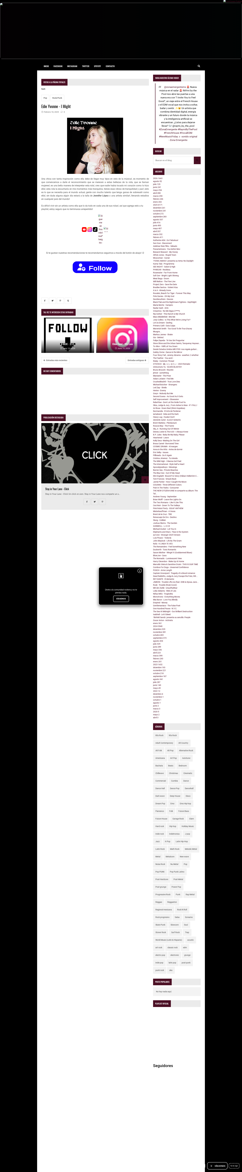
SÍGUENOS (121, 599)
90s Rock (173, 735)
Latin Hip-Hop (182, 841)
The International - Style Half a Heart (168, 464)
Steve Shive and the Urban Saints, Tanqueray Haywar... (176, 343)
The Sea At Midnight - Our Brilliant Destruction (173, 611)
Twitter (85, 66)
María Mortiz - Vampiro (163, 305)
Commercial (160, 781)
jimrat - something (161, 373)
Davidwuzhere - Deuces (163, 299)
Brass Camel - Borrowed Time (166, 443)
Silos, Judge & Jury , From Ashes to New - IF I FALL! (175, 405)
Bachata (159, 766)
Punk (178, 894)
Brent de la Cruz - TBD (162, 514)
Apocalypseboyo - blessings (165, 467)
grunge (187, 955)
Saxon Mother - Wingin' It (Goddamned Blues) (172, 552)
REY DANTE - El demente (163, 579)
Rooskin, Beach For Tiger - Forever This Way (172, 293)
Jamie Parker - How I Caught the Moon (170, 482)
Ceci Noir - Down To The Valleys (166, 505)
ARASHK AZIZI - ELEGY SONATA (167, 420)
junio (157, 187)
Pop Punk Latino (177, 872)
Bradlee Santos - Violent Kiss (165, 287)
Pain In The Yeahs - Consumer (166, 488)
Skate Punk (160, 925)
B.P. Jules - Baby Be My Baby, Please (168, 435)
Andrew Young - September (165, 496)
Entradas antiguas (136, 360)
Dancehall (189, 788)
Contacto (110, 66)
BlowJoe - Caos (160, 555)
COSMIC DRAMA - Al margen (165, 446)
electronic (174, 955)
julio (156, 184)
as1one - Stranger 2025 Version (166, 535)
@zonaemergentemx (175, 87)
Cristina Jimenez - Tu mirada (165, 458)
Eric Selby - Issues (160, 452)
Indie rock (159, 834)
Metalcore (170, 856)
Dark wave (160, 796)
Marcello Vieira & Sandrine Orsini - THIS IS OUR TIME (175, 564)
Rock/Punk (57, 98)
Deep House (175, 796)
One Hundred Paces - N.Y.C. (165, 608)
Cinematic (187, 773)
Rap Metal (190, 894)
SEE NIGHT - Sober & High (164, 267)
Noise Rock (160, 864)
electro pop (160, 955)
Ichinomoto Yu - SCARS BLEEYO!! (167, 367)
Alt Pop (170, 750)
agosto (157, 181)
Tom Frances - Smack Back (164, 479)
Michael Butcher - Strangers (165, 384)
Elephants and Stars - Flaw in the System (170, 532)
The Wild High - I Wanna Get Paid (167, 461)
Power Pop (176, 887)
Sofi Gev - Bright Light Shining (166, 275)
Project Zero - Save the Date (165, 284)
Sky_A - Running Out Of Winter (166, 429)
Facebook (57, 66)
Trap (187, 932)
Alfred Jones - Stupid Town (164, 255)
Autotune (186, 758)
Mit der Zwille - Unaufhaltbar (165, 588)
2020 (156, 712)
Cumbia (174, 781)
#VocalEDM (186, 132)
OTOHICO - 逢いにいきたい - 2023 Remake (171, 364)
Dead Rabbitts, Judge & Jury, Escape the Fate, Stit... (175, 576)
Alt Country (183, 743)
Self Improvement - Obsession (166, 399)
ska (170, 970)
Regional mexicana (163, 909)
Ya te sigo (234, 1166)
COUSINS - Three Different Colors (167, 485)
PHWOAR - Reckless (161, 270)
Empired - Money (160, 603)
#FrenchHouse (171, 132)
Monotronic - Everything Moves (166, 597)
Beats (170, 766)
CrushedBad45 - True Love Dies (166, 382)
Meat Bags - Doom (161, 278)
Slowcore (175, 925)
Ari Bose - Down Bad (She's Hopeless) (169, 408)
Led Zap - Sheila (160, 387)
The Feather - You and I (163, 358)
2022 (156, 691)
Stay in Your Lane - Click (57, 489)
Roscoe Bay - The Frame (163, 426)
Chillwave (159, 773)
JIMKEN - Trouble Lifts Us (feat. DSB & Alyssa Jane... (176, 582)
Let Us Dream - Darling (162, 323)
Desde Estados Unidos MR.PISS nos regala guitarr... (175, 349)
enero (157, 202)
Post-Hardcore (161, 879)
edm (185, 947)
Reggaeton (172, 902)
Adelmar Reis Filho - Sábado (165, 246)
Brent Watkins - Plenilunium (165, 423)
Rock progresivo (162, 917)
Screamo (189, 917)
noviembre (159, 211)
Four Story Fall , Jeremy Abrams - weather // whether (176, 355)
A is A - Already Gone (162, 290)
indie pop (159, 963)
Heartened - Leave (161, 438)
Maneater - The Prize (162, 376)
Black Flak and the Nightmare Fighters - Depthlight (174, 302)
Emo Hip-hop (185, 803)
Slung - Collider (159, 520)
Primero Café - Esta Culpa (164, 326)
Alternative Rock (186, 750)
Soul (186, 925)
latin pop (172, 963)
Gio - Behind (158, 337)
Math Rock (174, 849)
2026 (157, 178)
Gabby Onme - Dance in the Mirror (167, 352)
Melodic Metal (191, 849)
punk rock (159, 970)
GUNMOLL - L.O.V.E (161, 526)
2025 (157, 205)
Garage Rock (178, 819)
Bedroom (183, 766)
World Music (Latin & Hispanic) (168, 940)
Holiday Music (188, 826)
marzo (157, 196)
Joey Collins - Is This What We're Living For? (171, 320)
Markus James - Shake (163, 334)
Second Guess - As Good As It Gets (168, 396)
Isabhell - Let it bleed (162, 614)
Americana (160, 758)
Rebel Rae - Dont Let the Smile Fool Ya (169, 402)
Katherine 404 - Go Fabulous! (165, 240)
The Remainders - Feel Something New (169, 547)
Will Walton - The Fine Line (164, 281)
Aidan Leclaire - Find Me (163, 379)
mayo (157, 190)
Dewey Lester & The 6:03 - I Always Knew (170, 432)
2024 (157, 626)
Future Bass (183, 811)
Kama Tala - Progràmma (163, 264)
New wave (184, 856)
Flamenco (159, 811)
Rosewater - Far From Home (165, 272)
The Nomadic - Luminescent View (167, 558)
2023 (157, 664)
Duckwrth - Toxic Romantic (164, 549)
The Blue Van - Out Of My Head (166, 473)
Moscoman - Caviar (161, 258)
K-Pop (167, 841)
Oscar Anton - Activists (163, 620)
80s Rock (159, 735)
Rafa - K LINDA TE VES (163, 544)
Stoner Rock (160, 932)
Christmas (173, 773)
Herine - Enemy (159, 390)
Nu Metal (174, 864)
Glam (191, 819)
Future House (161, 819)
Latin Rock (160, 849)
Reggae (158, 902)
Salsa (177, 917)
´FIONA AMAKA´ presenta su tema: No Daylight (173, 261)
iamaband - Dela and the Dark (166, 414)
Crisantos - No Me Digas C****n (166, 311)
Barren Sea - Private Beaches (165, 470)
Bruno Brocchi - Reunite (163, 370)
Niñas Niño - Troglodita (163, 594)
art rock (158, 947)
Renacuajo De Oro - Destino (165, 517)
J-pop (187, 834)
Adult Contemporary (164, 743)
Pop (45, 98)
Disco (188, 796)
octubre (158, 214)
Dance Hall (160, 788)
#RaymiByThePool (187, 129)
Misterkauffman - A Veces (164, 511)
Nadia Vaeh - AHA (160, 308)
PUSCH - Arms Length (162, 570)
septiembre (160, 217)
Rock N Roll (182, 909)
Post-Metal (178, 879)
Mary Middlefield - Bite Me (164, 317)
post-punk (186, 963)
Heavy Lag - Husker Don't (164, 417)
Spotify (97, 66)
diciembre (159, 208)
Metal (157, 856)
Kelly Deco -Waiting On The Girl (166, 440)
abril (157, 193)
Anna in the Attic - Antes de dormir (167, 449)
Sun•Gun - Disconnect (162, 243)
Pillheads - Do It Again (162, 455)
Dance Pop (174, 788)
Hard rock (159, 826)
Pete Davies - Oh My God (163, 296)
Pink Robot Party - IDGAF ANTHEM (168, 508)
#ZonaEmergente (168, 129)
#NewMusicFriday (168, 136)
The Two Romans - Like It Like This (168, 502)
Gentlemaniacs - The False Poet (166, 605)
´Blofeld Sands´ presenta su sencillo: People (171, 617)
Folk (171, 811)
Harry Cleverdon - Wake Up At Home (168, 561)
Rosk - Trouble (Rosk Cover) (165, 585)
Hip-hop (172, 826)
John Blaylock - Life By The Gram (167, 541)
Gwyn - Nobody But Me (163, 393)
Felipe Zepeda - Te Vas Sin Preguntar (168, 340)
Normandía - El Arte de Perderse (167, 411)
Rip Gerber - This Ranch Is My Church (169, 314)
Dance (186, 781)
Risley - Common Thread (163, 361)
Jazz (157, 841)
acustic (190, 940)
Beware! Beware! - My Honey (165, 252)
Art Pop (173, 758)
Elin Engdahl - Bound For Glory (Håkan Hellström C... (175, 476)
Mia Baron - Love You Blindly (165, 600)
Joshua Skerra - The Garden (165, 523)
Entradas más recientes (56, 360)
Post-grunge (160, 887)
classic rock (172, 947)
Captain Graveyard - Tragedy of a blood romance (174, 573)
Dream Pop (160, 803)
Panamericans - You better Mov (166, 249)
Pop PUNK (160, 872)
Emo (172, 803)
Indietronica (174, 834)
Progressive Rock (162, 894)
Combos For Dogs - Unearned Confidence (171, 567)
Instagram (72, 66)
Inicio (46, 66)
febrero (158, 199)
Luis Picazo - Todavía (162, 538)
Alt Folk (158, 750)
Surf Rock (175, 932)
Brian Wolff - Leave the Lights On (167, 499)
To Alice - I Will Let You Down (165, 346)
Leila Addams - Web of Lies (164, 591)
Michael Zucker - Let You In (164, 529)
